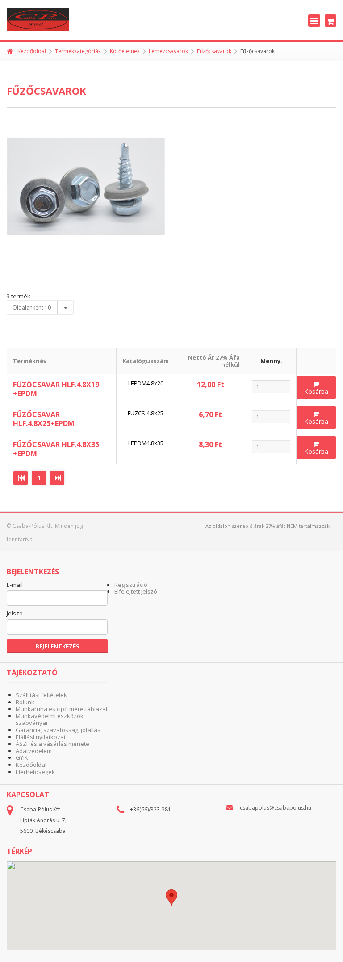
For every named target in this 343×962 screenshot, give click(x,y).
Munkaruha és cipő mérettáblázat (62, 709)
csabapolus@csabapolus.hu (275, 807)
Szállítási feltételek (41, 695)
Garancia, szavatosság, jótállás (58, 730)
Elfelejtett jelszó (135, 591)
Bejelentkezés (57, 646)
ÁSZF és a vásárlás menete (52, 744)
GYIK (22, 757)
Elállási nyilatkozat (41, 737)
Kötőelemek (125, 51)
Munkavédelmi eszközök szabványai (50, 719)
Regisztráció (130, 585)
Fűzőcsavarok (214, 51)
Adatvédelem (34, 751)
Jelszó (15, 613)
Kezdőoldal (31, 51)
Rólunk (25, 702)
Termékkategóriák (78, 51)
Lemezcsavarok (168, 51)
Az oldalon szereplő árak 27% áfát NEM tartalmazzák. (268, 526)
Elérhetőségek (35, 772)
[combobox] (40, 307)
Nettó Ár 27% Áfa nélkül (214, 360)
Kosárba (316, 391)
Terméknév (29, 361)
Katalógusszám (145, 361)
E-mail (15, 585)
